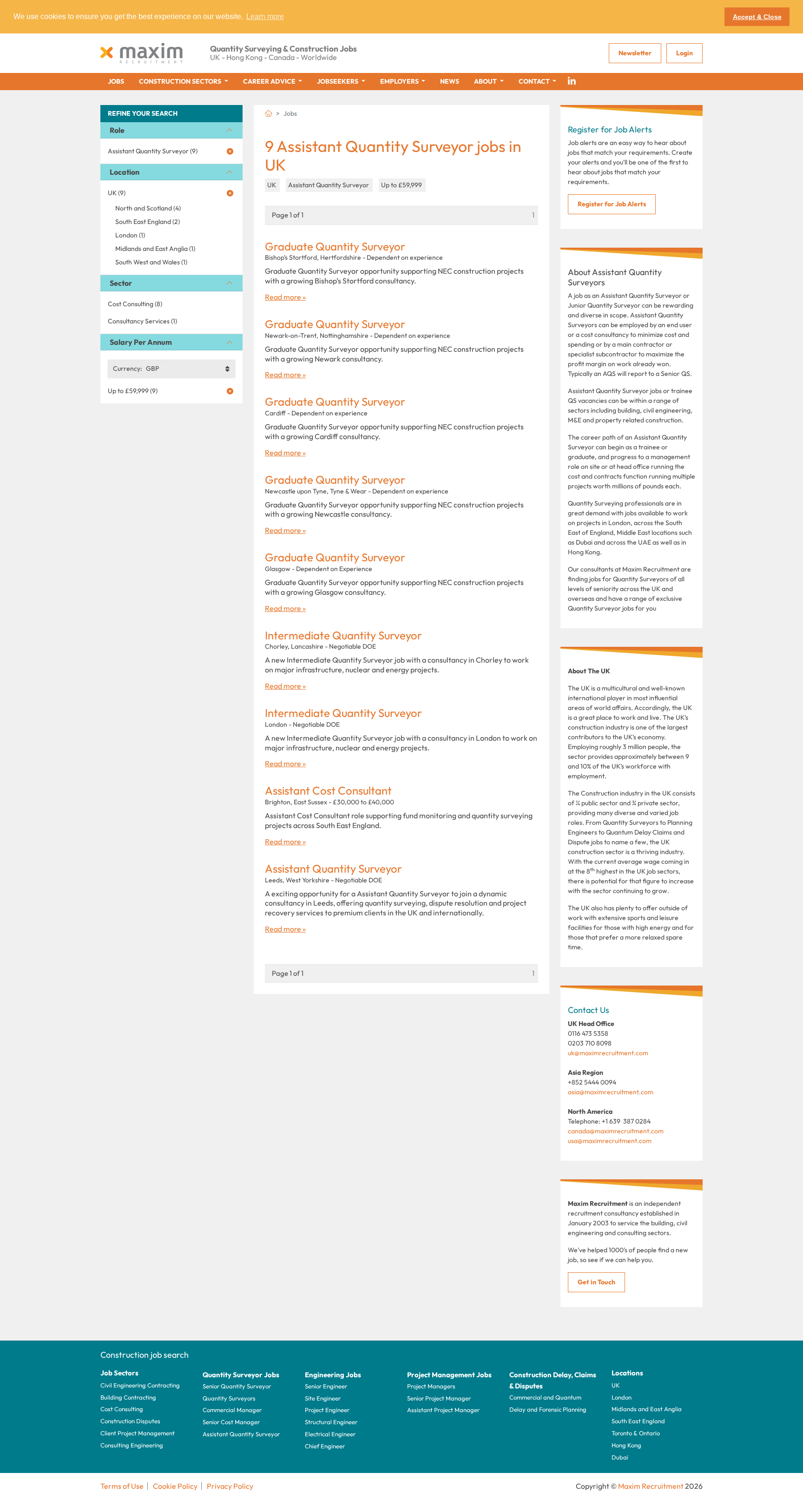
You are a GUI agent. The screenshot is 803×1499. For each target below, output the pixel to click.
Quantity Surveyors (229, 1398)
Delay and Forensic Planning (547, 1409)
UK (616, 1385)
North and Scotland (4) (148, 208)
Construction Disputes (130, 1421)
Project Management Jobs (449, 1374)
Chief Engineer (325, 1446)
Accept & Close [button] (757, 16)
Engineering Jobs (333, 1374)
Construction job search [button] (144, 1354)
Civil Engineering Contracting (140, 1385)
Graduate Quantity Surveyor (335, 246)
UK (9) (116, 193)
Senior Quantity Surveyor (237, 1386)
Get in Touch (596, 1282)
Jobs (116, 81)
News (449, 81)
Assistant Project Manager (443, 1410)
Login (684, 53)
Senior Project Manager (439, 1398)
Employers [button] (400, 81)
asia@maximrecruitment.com (610, 1092)
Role (117, 130)
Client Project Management (137, 1433)
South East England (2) (147, 221)
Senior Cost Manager (231, 1422)
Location (124, 172)
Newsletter (635, 53)
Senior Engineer (326, 1386)
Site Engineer (323, 1398)
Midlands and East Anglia (647, 1409)
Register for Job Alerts (612, 204)
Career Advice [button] (270, 81)
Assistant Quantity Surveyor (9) (152, 151)
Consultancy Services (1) (142, 321)
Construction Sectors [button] (181, 81)
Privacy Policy (230, 1486)
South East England (638, 1421)
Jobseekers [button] (338, 81)
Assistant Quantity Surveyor (333, 868)
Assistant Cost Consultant (328, 790)
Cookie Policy (175, 1486)
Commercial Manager (232, 1410)
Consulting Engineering (131, 1445)
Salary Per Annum (141, 342)
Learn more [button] (265, 16)
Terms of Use (122, 1486)
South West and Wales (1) (151, 262)
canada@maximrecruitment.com (616, 1131)
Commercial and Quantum (545, 1397)
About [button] (486, 81)
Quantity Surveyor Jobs (241, 1374)
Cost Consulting (121, 1409)
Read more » (285, 297)
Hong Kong (626, 1445)
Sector (121, 283)
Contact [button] (535, 81)
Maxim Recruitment (651, 1486)
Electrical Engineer (330, 1434)
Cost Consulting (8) (135, 304)
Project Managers (431, 1386)
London (622, 1397)
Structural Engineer (331, 1422)
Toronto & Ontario (636, 1433)
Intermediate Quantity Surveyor (343, 635)
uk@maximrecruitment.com (608, 1053)
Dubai (620, 1457)
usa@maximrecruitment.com (610, 1141)
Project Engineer (327, 1410)
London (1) (130, 235)
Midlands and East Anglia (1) (155, 248)
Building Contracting (128, 1397)
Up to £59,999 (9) (133, 391)
